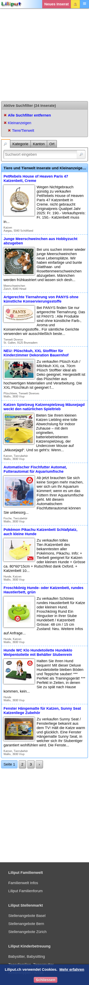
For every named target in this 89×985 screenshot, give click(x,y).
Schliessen (45, 980)
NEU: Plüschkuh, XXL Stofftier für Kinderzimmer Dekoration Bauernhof (36, 353)
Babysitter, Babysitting (26, 956)
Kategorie (20, 144)
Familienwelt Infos (23, 883)
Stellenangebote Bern (26, 924)
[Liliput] (11, 4)
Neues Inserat (56, 4)
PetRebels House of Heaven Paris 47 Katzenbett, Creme (36, 178)
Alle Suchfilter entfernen (29, 115)
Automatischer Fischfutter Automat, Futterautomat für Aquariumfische (35, 469)
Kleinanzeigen (19, 123)
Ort (51, 144)
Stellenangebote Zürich (27, 932)
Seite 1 (9, 764)
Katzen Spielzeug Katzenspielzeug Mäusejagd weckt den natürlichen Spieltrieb (44, 407)
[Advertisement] (44, 54)
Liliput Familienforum (25, 891)
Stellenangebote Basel (27, 916)
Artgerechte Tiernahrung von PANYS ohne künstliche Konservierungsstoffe (41, 299)
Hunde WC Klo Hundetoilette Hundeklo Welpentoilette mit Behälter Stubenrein (38, 652)
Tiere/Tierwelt (23, 130)
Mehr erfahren (71, 969)
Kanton (39, 144)
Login (75, 4)
